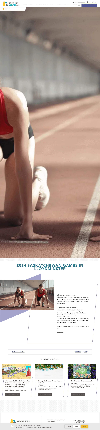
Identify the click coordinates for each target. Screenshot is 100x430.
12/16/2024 (41, 385)
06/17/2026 (8, 389)
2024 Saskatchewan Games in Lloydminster (50, 267)
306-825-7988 (81, 421)
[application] (50, 426)
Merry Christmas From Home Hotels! (49, 382)
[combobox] (12, 9)
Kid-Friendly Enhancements (82, 381)
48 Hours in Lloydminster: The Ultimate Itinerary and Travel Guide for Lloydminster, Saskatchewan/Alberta (17, 384)
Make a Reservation (89, 5)
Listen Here (60, 332)
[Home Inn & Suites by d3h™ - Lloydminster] (20, 422)
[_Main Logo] (12, 3)
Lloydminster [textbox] (7, 9)
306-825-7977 (80, 423)
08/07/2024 (74, 383)
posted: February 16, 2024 (68, 295)
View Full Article (13, 394)
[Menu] (79, 5)
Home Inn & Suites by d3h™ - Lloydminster (56, 420)
